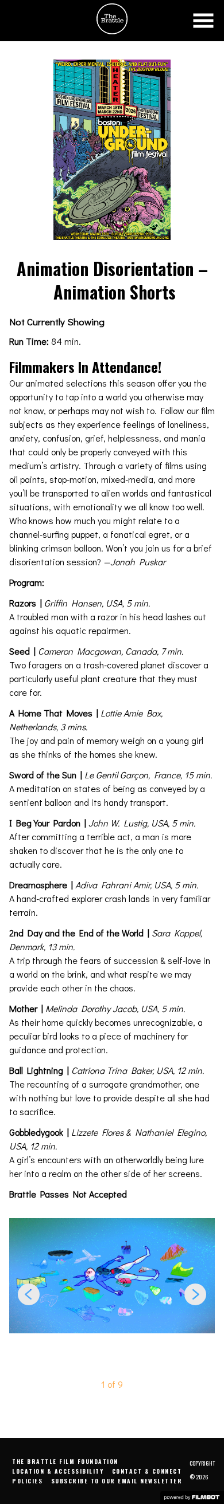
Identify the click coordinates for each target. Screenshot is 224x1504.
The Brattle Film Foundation (65, 1461)
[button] (203, 21)
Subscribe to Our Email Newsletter (117, 1481)
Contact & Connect (147, 1471)
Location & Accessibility (57, 1471)
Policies (27, 1481)
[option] (112, 1275)
